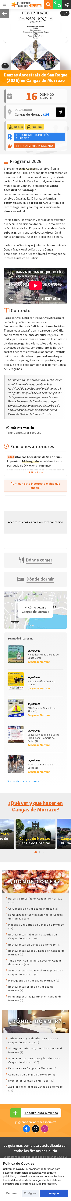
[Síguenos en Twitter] (35, 1129)
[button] (67, 40)
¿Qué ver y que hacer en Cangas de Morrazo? (35, 806)
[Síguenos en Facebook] (26, 1129)
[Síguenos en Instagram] (44, 1129)
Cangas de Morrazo (33, 114)
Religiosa (18, 127)
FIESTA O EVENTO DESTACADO (34, 146)
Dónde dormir (40, 579)
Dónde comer (39, 560)
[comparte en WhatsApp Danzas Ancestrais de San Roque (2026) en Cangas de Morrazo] (57, 4)
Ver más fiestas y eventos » (23, 781)
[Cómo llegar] (60, 112)
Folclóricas (37, 127)
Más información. (46, 1183)
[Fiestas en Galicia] (26, 4)
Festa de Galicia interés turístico (32, 136)
